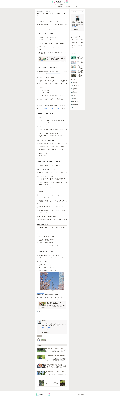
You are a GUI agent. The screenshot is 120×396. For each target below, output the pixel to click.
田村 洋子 (44, 320)
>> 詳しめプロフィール (46, 327)
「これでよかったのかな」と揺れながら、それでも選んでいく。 (77, 37)
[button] (45, 340)
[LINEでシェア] (43, 340)
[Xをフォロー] (42, 332)
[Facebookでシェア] (39, 340)
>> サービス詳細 (45, 329)
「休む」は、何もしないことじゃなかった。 (77, 40)
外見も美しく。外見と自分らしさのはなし (77, 46)
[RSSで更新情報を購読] (48, 332)
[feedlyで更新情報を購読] (46, 332)
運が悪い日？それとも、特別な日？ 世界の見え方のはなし (77, 43)
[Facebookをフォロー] (44, 332)
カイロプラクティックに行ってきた (53, 73)
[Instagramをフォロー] (45, 332)
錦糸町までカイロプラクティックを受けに (52, 108)
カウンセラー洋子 (40, 293)
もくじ (51, 29)
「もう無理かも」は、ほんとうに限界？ (77, 50)
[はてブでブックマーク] (41, 340)
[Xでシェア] (37, 340)
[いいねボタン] (37, 311)
